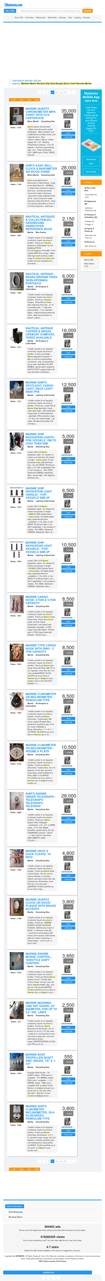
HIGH (21, 100)
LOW (13, 100)
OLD (29, 100)
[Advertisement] (52, 42)
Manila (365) (88, 259)
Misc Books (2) (90, 246)
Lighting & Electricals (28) (90, 209)
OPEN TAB (68, 137)
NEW (37, 100)
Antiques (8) (89, 221)
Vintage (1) (89, 224)
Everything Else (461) (91, 195)
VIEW (68, 133)
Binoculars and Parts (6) (90, 236)
